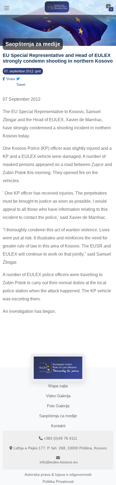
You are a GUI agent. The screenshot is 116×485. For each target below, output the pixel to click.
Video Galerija (58, 396)
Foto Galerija (58, 405)
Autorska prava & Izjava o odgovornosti (58, 474)
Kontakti (58, 425)
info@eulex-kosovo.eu (59, 462)
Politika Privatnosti (58, 481)
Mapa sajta (58, 386)
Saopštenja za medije (58, 415)
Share (10, 79)
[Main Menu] (7, 7)
